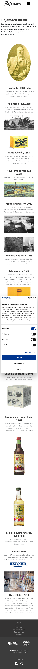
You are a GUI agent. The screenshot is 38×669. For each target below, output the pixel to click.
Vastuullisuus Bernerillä (19, 629)
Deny (19, 369)
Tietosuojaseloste (19, 632)
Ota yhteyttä (19, 627)
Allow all (19, 357)
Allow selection (19, 363)
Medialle (19, 622)
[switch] (33, 334)
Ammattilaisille (19, 625)
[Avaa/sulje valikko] (29, 3)
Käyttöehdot (19, 634)
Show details (28, 352)
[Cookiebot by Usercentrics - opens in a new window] (28, 298)
